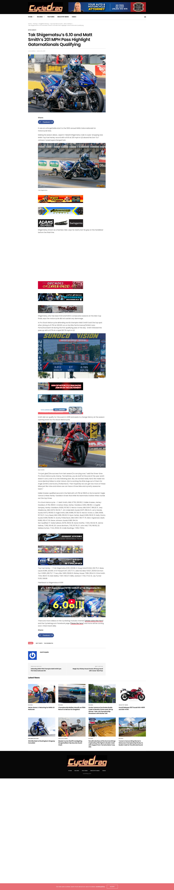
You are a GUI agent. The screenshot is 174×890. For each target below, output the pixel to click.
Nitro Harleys (32, 30)
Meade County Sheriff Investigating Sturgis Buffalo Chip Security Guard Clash (70, 743)
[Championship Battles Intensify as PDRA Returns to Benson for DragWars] (71, 693)
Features (50, 17)
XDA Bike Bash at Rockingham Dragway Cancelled (41, 742)
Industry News (63, 17)
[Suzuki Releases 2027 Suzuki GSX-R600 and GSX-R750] (132, 693)
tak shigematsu (48, 643)
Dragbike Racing (33, 738)
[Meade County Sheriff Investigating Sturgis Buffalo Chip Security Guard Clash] (71, 727)
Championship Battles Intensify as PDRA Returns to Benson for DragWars (71, 708)
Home (30, 17)
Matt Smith (39, 643)
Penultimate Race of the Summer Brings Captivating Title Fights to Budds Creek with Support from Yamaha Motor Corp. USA (102, 744)
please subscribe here (94, 621)
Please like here (77, 623)
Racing (40, 17)
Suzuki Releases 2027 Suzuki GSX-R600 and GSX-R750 (132, 708)
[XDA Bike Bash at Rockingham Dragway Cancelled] (41, 727)
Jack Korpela (32, 51)
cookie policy (100, 887)
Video (74, 17)
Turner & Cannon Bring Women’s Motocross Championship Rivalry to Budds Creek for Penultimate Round (131, 743)
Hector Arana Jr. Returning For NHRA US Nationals (41, 708)
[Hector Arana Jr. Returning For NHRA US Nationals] (41, 693)
